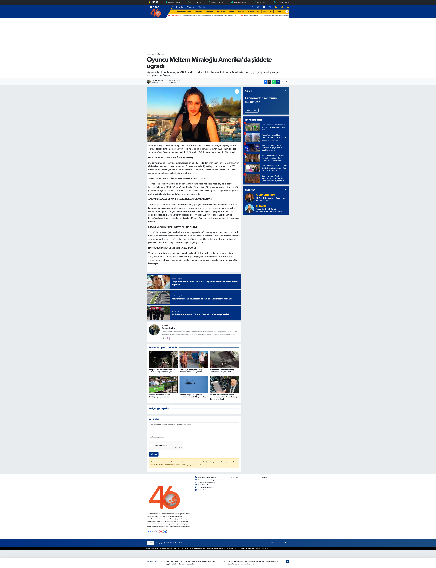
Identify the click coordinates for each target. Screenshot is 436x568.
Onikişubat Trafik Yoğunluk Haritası (211, 480)
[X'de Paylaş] (269, 82)
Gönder (153, 454)
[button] (287, 11)
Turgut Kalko (168, 328)
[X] (153, 531)
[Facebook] (149, 531)
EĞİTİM (241, 11)
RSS (151, 543)
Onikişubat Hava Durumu (207, 477)
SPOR (231, 11)
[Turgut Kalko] (154, 330)
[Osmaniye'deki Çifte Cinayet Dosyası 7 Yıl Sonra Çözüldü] (194, 359)
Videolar (191, 7)
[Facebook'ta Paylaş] (265, 82)
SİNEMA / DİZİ (253, 11)
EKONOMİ (221, 11)
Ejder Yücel (261, 206)
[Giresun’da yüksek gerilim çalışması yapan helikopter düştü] (194, 384)
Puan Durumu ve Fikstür (206, 482)
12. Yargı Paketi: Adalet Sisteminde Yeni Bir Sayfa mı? (270, 199)
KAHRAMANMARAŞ (183, 11)
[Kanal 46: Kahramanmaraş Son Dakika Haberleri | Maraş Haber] (155, 11)
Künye (235, 477)
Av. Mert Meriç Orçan (265, 195)
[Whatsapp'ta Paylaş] (274, 82)
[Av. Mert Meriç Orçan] (249, 198)
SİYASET (209, 11)
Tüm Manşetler (203, 485)
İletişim (264, 477)
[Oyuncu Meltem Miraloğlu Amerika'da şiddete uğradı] (194, 114)
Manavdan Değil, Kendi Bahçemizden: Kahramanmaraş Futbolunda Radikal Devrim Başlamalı (271, 210)
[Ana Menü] (287, 7)
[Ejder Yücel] (249, 209)
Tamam (264, 548)
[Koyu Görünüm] (276, 7)
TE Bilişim (286, 543)
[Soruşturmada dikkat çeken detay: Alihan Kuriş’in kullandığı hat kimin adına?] (224, 384)
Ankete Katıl (251, 110)
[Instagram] (168, 338)
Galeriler (179, 7)
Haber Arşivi (202, 490)
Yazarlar (201, 7)
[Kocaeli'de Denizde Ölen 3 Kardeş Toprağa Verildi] (163, 384)
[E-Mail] (163, 338)
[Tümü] (286, 91)
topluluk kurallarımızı (169, 462)
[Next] (165, 531)
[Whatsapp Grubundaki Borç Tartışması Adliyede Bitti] (224, 359)
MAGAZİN (267, 11)
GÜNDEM (198, 11)
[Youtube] (161, 531)
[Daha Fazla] (278, 82)
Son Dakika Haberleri (205, 487)
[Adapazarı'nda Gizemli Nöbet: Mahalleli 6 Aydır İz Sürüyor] (163, 359)
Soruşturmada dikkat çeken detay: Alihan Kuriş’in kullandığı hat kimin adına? (223, 397)
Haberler (150, 54)
